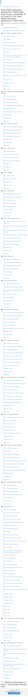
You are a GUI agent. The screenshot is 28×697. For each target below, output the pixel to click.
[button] (1, 1)
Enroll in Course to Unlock (14, 693)
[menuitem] (1, 3)
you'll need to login (19, 691)
